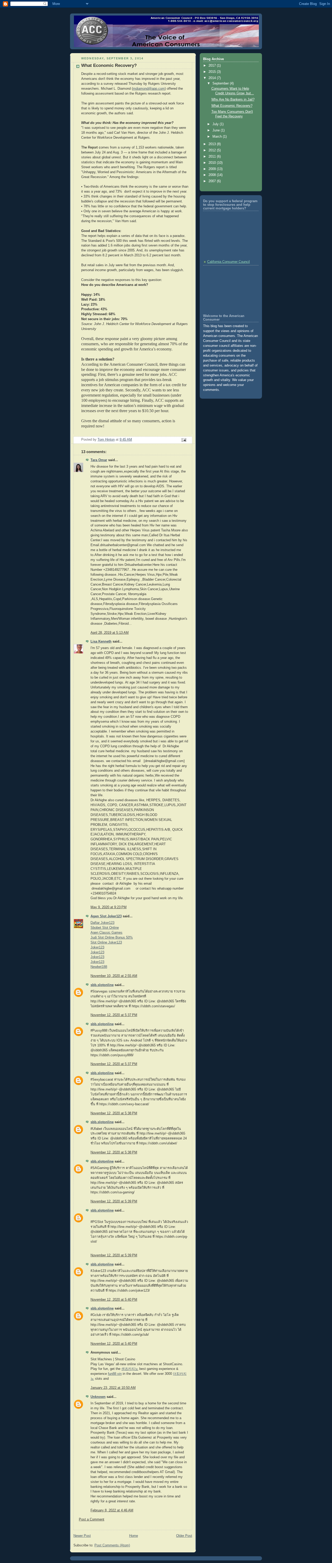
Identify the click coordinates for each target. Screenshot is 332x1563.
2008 (213, 175)
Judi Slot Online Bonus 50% (112, 937)
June (216, 130)
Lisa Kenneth (101, 641)
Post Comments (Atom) (112, 1545)
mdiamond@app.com (149, 88)
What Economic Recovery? (231, 106)
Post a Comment (91, 1519)
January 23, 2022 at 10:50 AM (113, 1388)
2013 (213, 144)
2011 (213, 156)
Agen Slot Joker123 (106, 916)
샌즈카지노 (129, 1369)
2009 (213, 169)
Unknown (98, 1397)
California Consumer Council (228, 262)
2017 (213, 65)
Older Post (184, 1536)
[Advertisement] (226, 289)
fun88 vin (115, 1374)
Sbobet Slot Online (105, 928)
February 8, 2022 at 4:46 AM (112, 1510)
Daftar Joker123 (102, 923)
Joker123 (97, 947)
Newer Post (82, 1536)
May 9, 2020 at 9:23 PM (109, 907)
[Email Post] (183, 440)
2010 (213, 163)
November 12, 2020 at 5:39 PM (114, 1201)
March (217, 136)
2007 (213, 181)
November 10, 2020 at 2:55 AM (114, 976)
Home (133, 1536)
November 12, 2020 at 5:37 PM (114, 1015)
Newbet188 (99, 967)
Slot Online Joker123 (106, 942)
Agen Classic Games (106, 932)
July (216, 124)
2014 (213, 78)
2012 (213, 150)
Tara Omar (99, 460)
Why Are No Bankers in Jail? (232, 99)
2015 (213, 72)
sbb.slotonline (102, 985)
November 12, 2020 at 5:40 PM (114, 1299)
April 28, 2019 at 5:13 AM (110, 633)
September (221, 83)
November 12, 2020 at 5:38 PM (114, 1113)
